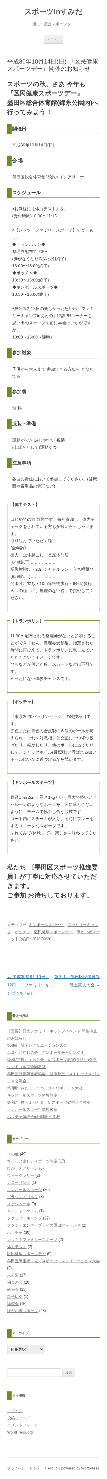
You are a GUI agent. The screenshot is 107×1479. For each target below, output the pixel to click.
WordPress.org (20, 1432)
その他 (13, 1154)
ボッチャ (22, 932)
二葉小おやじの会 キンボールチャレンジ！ (45, 1052)
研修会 (13, 1289)
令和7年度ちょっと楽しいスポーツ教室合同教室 (48, 1102)
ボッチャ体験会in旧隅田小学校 (33, 1116)
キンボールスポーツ (46, 925)
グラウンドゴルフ (22, 1197)
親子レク (15, 1296)
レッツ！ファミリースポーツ (32, 1239)
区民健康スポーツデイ (53, 932)
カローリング (18, 1182)
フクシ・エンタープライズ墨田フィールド (44, 1225)
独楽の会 (15, 1282)
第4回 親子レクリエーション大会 (37, 1045)
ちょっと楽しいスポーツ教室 (32, 1161)
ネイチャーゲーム (22, 1211)
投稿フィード (18, 1418)
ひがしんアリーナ (22, 1168)
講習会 (13, 1303)
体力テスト (16, 1246)
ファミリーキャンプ (24, 1218)
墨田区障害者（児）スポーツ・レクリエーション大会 (53, 1261)
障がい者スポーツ (22, 1311)
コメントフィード (22, 1425)
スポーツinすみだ (53, 11)
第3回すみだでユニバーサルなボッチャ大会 (45, 1088)
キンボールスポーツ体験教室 (32, 1095)
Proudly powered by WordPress (73, 1468)
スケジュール (18, 1204)
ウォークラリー (20, 1175)
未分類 (13, 1275)
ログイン (15, 1411)
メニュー (53, 39)
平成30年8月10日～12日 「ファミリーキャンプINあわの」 (30, 985)
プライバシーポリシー (25, 1468)
